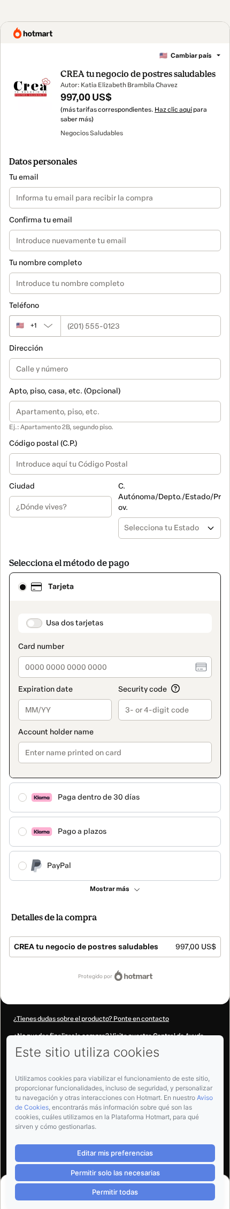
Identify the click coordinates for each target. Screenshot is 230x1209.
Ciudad (22, 486)
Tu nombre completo (45, 262)
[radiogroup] (115, 726)
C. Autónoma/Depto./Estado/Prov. (169, 497)
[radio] (22, 587)
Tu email (24, 177)
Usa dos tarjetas (74, 622)
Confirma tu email (40, 219)
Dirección (26, 348)
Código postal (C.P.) (43, 443)
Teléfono (24, 305)
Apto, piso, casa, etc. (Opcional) (64, 391)
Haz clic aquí (173, 109)
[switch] (34, 623)
